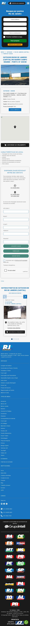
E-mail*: (5, 224)
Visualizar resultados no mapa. (14, 37)
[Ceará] (20, 536)
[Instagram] (7, 504)
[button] (15, 127)
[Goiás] (20, 543)
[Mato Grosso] (9, 550)
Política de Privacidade (21, 260)
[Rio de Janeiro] (9, 590)
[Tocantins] (9, 597)
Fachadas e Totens (6, 370)
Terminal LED (4, 448)
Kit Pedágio (4, 423)
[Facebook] (4, 504)
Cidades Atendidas (6, 475)
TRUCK (2, 455)
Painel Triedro (4, 435)
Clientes (3, 480)
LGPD (2, 490)
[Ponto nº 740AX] (15, 312)
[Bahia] (9, 536)
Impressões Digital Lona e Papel (9, 378)
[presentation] (5, 296)
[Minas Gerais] (9, 557)
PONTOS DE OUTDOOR (6, 462)
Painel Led (3, 385)
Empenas (3, 416)
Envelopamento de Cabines (8, 418)
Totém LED (3, 453)
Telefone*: (6, 230)
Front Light (4, 373)
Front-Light (4, 421)
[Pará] (20, 584)
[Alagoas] (20, 597)
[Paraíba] (15, 604)
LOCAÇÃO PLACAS (16, 246)
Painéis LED (4, 430)
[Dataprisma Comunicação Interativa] (15, 619)
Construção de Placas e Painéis (9, 368)
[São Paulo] (20, 570)
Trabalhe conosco (5, 485)
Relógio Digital (5, 445)
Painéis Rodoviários (6, 433)
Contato (3, 487)
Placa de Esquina (5, 440)
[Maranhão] (9, 577)
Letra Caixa (4, 380)
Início (2, 52)
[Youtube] (1, 504)
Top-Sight (3, 450)
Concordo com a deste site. (15, 261)
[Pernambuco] (9, 563)
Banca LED (3, 403)
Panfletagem (4, 438)
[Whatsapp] (1, 509)
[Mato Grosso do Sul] (20, 550)
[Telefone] (1, 512)
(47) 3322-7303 (15, 196)
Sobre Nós (3, 473)
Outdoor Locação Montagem (8, 382)
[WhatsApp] (26, 622)
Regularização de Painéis (7, 390)
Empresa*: (6, 238)
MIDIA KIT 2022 (5, 392)
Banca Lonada (4, 406)
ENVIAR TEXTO (16, 256)
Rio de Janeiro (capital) (21, 52)
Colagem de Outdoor (6, 365)
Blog (2, 482)
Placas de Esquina (6, 387)
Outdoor (9, 52)
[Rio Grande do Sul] (20, 563)
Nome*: (5, 216)
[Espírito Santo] (9, 543)
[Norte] (20, 577)
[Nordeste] (9, 584)
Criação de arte (5, 478)
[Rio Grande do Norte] (20, 590)
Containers (4, 413)
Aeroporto (3, 401)
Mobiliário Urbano (5, 426)
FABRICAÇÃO (16, 251)
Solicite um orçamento (18, 3)
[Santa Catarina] (9, 570)
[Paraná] (20, 557)
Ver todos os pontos (15, 293)
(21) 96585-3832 (15, 187)
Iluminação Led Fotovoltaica (8, 375)
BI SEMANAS (4, 458)
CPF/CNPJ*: (6, 208)
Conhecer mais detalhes (14, 328)
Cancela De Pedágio (6, 411)
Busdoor (3, 408)
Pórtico (3, 443)
